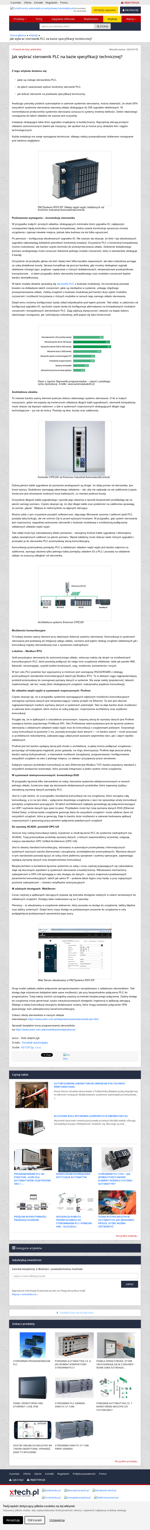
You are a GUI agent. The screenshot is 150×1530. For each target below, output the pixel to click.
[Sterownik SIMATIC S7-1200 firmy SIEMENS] (74, 1430)
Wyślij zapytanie (106, 10)
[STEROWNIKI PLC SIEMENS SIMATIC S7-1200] (74, 1388)
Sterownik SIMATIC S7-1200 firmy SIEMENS (72, 1447)
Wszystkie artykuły (126, 1235)
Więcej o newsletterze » (25, 1294)
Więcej (130, 19)
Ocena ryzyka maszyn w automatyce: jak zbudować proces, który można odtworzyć (116, 1221)
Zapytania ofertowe (63, 19)
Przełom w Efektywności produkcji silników (30, 1218)
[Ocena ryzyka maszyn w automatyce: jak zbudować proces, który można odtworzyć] (117, 1202)
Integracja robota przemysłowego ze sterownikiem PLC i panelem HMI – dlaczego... (74, 1221)
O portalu (14, 1473)
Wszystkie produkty (126, 1461)
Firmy (39, 19)
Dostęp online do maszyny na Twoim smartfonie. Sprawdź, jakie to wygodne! (32, 1449)
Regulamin (63, 1473)
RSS (65, 1058)
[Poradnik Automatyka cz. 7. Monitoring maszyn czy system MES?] (116, 1388)
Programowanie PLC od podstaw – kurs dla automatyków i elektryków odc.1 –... (32, 1179)
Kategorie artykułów (28, 1248)
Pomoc (103, 1473)
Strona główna (18, 35)
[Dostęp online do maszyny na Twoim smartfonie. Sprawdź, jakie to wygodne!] (32, 1430)
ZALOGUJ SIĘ (131, 10)
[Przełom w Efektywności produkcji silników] (33, 1202)
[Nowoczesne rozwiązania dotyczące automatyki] (75, 1159)
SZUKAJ (103, 26)
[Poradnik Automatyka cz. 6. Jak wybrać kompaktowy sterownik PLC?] (74, 1345)
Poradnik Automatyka (35, 1042)
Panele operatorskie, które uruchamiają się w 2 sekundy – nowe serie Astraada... (115, 1364)
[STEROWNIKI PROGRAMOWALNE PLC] (32, 1345)
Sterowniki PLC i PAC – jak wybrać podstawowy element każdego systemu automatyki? (115, 1179)
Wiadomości (91, 19)
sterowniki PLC (65, 283)
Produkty (19, 19)
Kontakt (49, 1473)
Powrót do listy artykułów (27, 49)
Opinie (38, 1473)
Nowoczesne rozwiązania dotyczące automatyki (73, 1175)
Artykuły (112, 19)
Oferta (27, 1473)
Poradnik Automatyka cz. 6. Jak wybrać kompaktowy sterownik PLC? (73, 1364)
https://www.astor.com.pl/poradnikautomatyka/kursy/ (46, 1029)
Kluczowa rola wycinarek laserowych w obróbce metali (91, 1116)
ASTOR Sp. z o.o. (31, 1047)
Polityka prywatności (84, 1473)
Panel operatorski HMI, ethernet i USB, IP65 (28, 1405)
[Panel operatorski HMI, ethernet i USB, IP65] (32, 1388)
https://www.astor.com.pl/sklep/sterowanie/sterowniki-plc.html (63, 1019)
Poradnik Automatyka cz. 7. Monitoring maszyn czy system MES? (114, 1406)
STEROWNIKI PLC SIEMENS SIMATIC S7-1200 (70, 1405)
